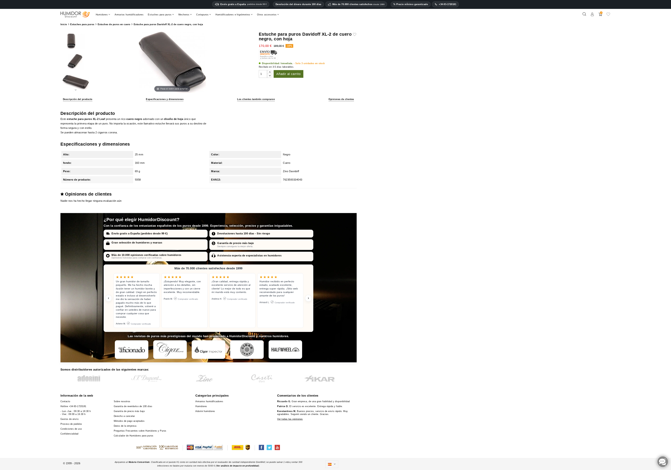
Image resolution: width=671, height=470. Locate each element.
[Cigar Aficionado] (131, 349)
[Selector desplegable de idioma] (332, 464)
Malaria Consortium (139, 462)
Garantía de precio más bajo (235, 243)
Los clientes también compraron (256, 99)
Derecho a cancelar (124, 416)
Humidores (201, 406)
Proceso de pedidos (71, 424)
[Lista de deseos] (608, 15)
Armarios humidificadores (209, 401)
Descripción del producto (77, 99)
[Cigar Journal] (170, 349)
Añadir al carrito (288, 74)
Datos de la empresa (125, 426)
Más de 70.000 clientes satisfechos (358, 4)
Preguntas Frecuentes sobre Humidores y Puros (140, 430)
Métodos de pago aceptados (129, 421)
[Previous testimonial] (108, 298)
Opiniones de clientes (341, 99)
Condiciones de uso (71, 429)
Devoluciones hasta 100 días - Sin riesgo (243, 233)
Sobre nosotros (122, 401)
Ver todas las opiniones (290, 419)
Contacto (65, 401)
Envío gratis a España (243, 4)
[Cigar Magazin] (247, 349)
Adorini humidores (205, 411)
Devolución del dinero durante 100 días (298, 4)
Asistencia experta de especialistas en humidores (249, 255)
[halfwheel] (285, 349)
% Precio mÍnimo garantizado (410, 4)
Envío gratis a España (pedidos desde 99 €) (139, 233)
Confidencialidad (69, 433)
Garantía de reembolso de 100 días (133, 406)
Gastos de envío (69, 419)
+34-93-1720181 (447, 4)
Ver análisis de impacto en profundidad (237, 466)
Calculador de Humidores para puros (133, 435)
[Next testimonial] (308, 298)
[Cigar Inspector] (208, 349)
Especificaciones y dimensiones (164, 99)
